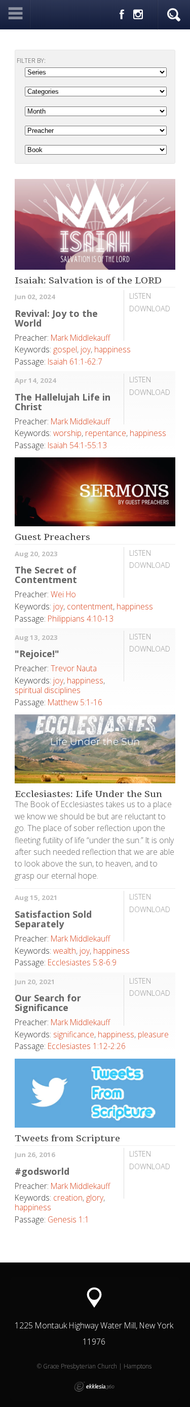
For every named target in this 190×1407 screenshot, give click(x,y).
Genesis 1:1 (68, 1219)
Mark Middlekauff (80, 337)
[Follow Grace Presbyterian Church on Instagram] (138, 15)
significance (73, 1034)
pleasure (153, 1034)
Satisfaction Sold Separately (53, 919)
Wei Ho (63, 594)
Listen (140, 296)
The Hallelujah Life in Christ (62, 402)
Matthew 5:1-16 (75, 702)
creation (68, 1197)
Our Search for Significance (48, 1003)
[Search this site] (173, 15)
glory (94, 1197)
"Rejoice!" (37, 653)
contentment (90, 606)
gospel (65, 349)
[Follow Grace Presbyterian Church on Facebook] (122, 15)
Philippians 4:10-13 (80, 618)
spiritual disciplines (48, 690)
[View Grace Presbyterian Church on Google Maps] (94, 1298)
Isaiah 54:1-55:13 (77, 445)
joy (86, 349)
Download (149, 308)
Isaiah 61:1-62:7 (75, 361)
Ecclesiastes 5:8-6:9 (82, 962)
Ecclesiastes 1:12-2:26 (87, 1046)
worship (67, 433)
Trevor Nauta (74, 668)
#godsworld (42, 1171)
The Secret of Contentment (46, 575)
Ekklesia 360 (94, 1387)
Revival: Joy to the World (56, 318)
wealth (64, 950)
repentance (105, 433)
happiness (112, 349)
